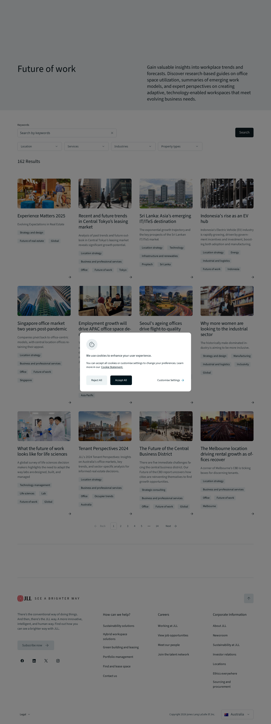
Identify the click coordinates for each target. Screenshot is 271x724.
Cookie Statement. (112, 367)
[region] (135, 362)
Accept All (121, 380)
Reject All (96, 380)
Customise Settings (171, 380)
